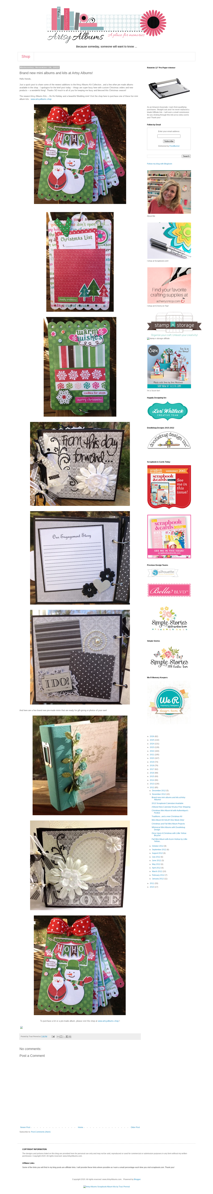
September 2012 (159, 850)
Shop (26, 56)
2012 (152, 787)
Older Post (135, 1127)
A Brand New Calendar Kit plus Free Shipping (171, 807)
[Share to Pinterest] (70, 1036)
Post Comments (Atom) (41, 1132)
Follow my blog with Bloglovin (159, 164)
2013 (152, 784)
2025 (152, 740)
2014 (152, 780)
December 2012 (159, 791)
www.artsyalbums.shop (41, 99)
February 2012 (158, 875)
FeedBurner (174, 146)
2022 (152, 751)
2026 (152, 736)
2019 (152, 762)
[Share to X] (64, 1036)
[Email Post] (53, 1036)
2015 (152, 776)
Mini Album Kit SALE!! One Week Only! (168, 820)
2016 (152, 773)
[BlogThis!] (61, 1036)
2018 (152, 765)
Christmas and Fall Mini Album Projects (168, 824)
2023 (152, 747)
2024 (152, 744)
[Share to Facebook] (67, 1036)
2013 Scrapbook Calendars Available (167, 803)
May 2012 (156, 864)
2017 (152, 769)
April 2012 (156, 868)
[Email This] (58, 1036)
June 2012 (157, 860)
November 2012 (159, 794)
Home (80, 1127)
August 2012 (157, 853)
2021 (152, 755)
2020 (152, 758)
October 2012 (158, 846)
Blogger (137, 1179)
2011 (152, 883)
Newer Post (25, 1127)
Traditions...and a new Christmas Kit (167, 816)
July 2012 (156, 857)
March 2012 (157, 871)
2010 (152, 887)
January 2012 (158, 879)
